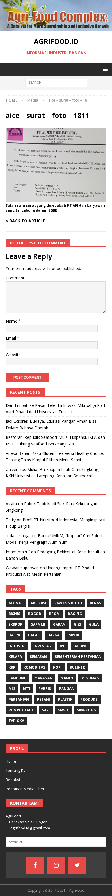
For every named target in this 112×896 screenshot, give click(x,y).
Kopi (57, 667)
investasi (43, 646)
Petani (43, 699)
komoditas (34, 667)
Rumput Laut (21, 710)
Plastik (65, 699)
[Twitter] (77, 865)
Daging (75, 613)
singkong (86, 710)
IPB (62, 646)
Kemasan (38, 656)
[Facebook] (35, 865)
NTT (26, 688)
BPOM (54, 613)
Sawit (63, 710)
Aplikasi (38, 603)
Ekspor (15, 624)
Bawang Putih (68, 603)
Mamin (67, 677)
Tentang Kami (18, 770)
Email (11, 338)
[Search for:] (56, 82)
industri (17, 646)
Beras (95, 603)
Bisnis (14, 613)
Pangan (66, 688)
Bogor (34, 613)
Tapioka (16, 720)
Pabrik (44, 688)
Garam (59, 624)
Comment (15, 278)
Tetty (11, 519)
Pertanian (19, 699)
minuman (90, 677)
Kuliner (77, 667)
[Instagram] (56, 865)
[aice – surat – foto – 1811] (56, 198)
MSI (12, 688)
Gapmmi (37, 624)
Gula (94, 624)
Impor (73, 635)
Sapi (46, 710)
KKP (12, 667)
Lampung (17, 677)
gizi (77, 624)
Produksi (89, 699)
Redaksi (13, 779)
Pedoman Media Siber (25, 788)
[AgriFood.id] (56, 27)
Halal (33, 635)
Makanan (43, 677)
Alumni (16, 603)
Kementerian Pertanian (78, 656)
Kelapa (15, 656)
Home (11, 761)
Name (12, 321)
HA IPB (14, 635)
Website (13, 354)
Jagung (81, 646)
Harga (53, 635)
